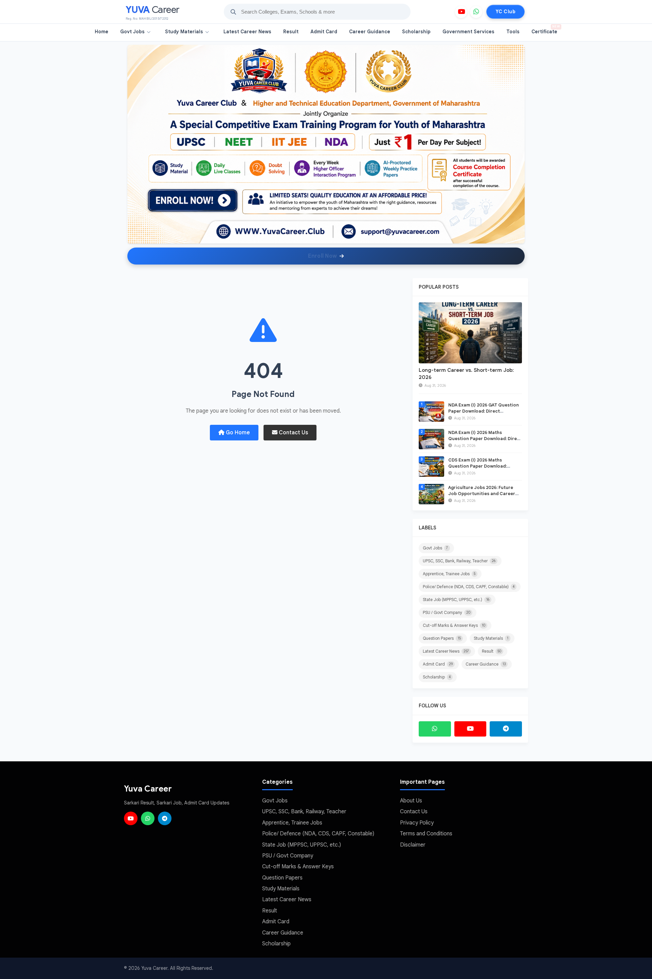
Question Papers (442, 638)
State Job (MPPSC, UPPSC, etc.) (456, 599)
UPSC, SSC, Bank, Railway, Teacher (459, 560)
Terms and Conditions (426, 833)
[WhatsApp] (476, 12)
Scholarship (416, 32)
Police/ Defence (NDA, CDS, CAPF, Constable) (468, 586)
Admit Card (323, 32)
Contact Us (292, 432)
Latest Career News (247, 32)
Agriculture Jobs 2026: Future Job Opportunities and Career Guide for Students (481, 494)
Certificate (545, 29)
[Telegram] (506, 729)
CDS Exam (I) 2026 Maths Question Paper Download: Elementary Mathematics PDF (480, 466)
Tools (513, 32)
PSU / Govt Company (446, 612)
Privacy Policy (417, 822)
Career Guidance (369, 32)
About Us (411, 800)
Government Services (468, 32)
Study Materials (184, 32)
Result (290, 32)
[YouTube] (461, 12)
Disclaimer (412, 844)
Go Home (237, 432)
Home (101, 32)
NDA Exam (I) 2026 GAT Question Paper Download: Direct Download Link (483, 411)
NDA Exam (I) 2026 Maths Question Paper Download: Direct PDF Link (485, 439)
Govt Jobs (132, 32)
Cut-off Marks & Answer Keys (454, 625)
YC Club (505, 11)
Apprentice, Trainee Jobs (449, 573)
